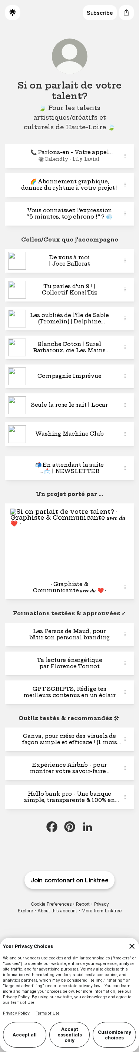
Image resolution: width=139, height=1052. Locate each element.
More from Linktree (102, 911)
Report (83, 904)
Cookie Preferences (51, 904)
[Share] (124, 156)
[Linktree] (12, 12)
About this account (57, 911)
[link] (52, 827)
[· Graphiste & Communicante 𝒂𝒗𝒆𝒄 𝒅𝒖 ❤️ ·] (69, 539)
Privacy (101, 904)
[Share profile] (126, 12)
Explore (25, 911)
